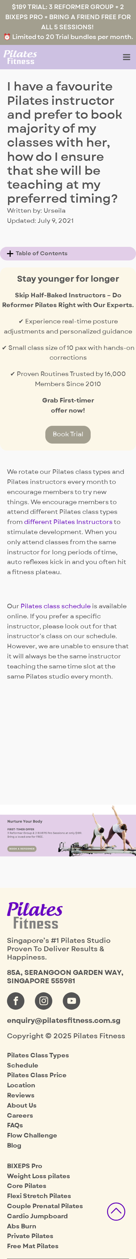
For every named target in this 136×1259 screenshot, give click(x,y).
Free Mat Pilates (33, 1246)
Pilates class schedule (56, 606)
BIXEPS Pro (24, 1166)
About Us (22, 1106)
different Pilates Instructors (68, 522)
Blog (14, 1146)
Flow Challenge (32, 1136)
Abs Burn (21, 1226)
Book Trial (68, 434)
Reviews (21, 1096)
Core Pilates (26, 1186)
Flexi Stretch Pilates (39, 1196)
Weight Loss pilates (38, 1176)
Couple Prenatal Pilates (45, 1206)
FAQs (15, 1125)
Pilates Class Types (38, 1055)
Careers (20, 1116)
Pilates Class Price (37, 1075)
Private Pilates (30, 1236)
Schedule (22, 1066)
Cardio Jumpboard (37, 1216)
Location (21, 1085)
